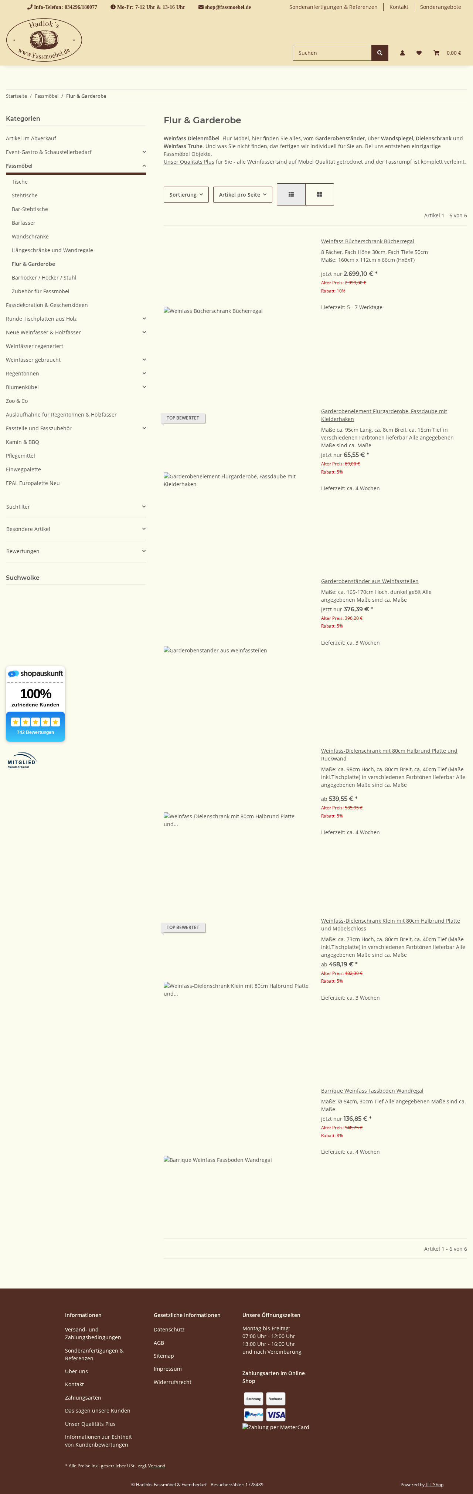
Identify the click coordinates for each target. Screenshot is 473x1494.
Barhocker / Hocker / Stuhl (44, 277)
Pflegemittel (20, 455)
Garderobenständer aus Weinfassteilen (370, 581)
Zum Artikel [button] (394, 511)
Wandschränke (30, 236)
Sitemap (164, 1355)
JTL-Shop (434, 1484)
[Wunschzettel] (419, 53)
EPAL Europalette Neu (33, 483)
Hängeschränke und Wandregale (52, 250)
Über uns (76, 1371)
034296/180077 (81, 7)
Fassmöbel (19, 165)
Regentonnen (22, 373)
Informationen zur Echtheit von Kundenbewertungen (98, 1440)
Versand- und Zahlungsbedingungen (93, 1333)
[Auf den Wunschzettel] (297, 250)
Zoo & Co (17, 400)
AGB (159, 1342)
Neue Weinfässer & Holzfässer (43, 332)
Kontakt (398, 6)
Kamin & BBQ (22, 441)
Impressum (168, 1368)
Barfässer (23, 222)
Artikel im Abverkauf (31, 138)
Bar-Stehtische (30, 209)
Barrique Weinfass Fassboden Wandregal (372, 1090)
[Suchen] (379, 53)
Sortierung (183, 194)
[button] (402, 53)
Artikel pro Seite (239, 194)
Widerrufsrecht (172, 1382)
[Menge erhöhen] (461, 330)
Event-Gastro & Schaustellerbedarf (49, 152)
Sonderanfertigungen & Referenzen (333, 6)
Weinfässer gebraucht (33, 359)
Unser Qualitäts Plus (189, 161)
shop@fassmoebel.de (228, 7)
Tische (20, 181)
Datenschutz (169, 1329)
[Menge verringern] (327, 330)
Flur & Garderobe (33, 263)
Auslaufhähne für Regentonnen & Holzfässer (61, 414)
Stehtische (25, 195)
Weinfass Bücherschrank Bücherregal (367, 241)
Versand (156, 1466)
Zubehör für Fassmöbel (40, 291)
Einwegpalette (23, 469)
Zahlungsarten (83, 1397)
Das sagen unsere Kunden (97, 1410)
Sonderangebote (440, 6)
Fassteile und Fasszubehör (39, 428)
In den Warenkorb (394, 352)
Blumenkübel (22, 387)
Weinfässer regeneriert (34, 346)
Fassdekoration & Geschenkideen (47, 304)
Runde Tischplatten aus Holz (41, 318)
